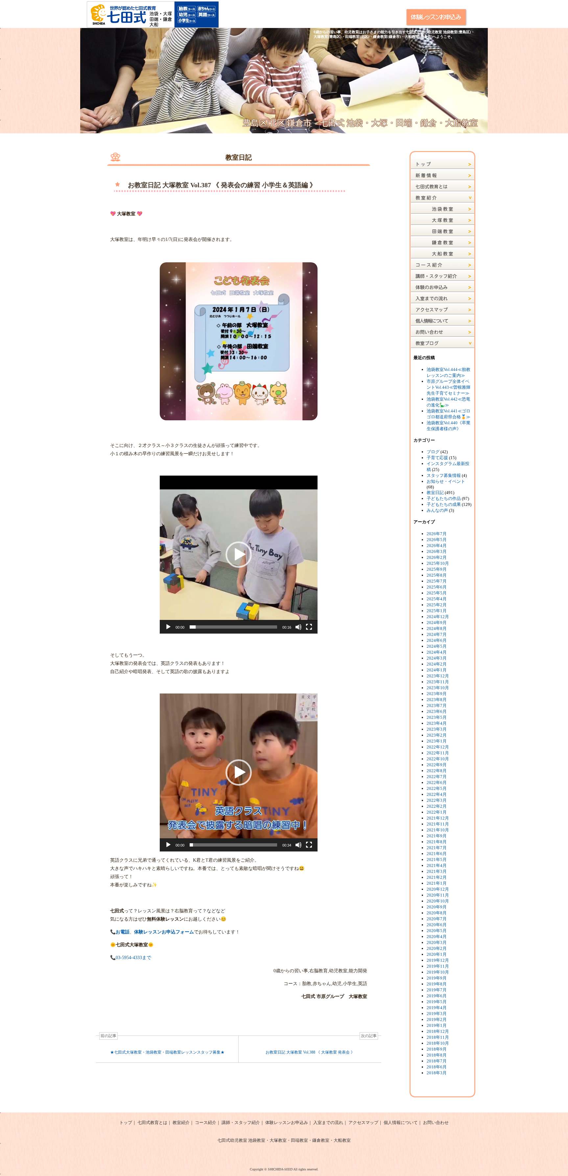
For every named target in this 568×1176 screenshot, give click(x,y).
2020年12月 (438, 889)
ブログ (433, 451)
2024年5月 (437, 646)
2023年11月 (438, 681)
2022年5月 (437, 788)
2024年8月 (437, 628)
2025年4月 (437, 598)
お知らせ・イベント (446, 481)
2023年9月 (437, 693)
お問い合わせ (436, 1122)
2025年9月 (437, 569)
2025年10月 (438, 563)
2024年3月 (437, 658)
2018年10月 (438, 1043)
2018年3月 (437, 1072)
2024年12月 (438, 616)
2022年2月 (437, 806)
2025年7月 (437, 581)
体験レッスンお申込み (286, 1122)
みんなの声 (437, 510)
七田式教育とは (152, 1122)
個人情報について (401, 1122)
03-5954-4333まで (133, 957)
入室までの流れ (328, 1122)
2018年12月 (438, 1031)
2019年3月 (437, 1013)
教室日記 (435, 492)
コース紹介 (205, 1122)
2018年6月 (437, 1066)
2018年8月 (437, 1055)
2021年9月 (437, 835)
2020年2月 (437, 948)
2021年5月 (437, 859)
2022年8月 (437, 770)
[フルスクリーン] (309, 627)
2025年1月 (437, 610)
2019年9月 (437, 978)
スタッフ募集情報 (444, 475)
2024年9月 (437, 622)
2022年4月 (437, 794)
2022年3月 (437, 800)
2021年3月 (437, 871)
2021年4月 (437, 865)
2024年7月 (437, 634)
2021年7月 (437, 847)
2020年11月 (438, 895)
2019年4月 (437, 1007)
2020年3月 (437, 942)
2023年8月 (437, 699)
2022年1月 (437, 812)
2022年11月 (438, 752)
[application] (239, 555)
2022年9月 (437, 764)
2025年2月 (437, 604)
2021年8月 (437, 841)
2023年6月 (437, 711)
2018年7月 (437, 1060)
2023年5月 (437, 717)
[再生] (168, 627)
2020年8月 (437, 912)
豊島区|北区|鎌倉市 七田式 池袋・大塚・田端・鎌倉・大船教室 (360, 122)
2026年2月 (437, 557)
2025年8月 (437, 575)
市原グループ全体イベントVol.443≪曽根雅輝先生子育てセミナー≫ (448, 387)
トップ (125, 1122)
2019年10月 (438, 972)
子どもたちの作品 (444, 498)
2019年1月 (437, 1025)
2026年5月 (437, 539)
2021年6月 (437, 853)
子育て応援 (437, 457)
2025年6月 (437, 587)
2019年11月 (438, 966)
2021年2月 (437, 877)
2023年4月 (437, 723)
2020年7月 (437, 918)
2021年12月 (438, 818)
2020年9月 (437, 906)
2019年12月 (438, 960)
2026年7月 (437, 533)
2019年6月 (437, 995)
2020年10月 (438, 901)
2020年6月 (437, 924)
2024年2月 (437, 664)
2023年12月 (438, 675)
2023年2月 (437, 735)
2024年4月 (437, 652)
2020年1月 (437, 954)
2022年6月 (437, 782)
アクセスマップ (363, 1122)
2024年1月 (437, 669)
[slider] (233, 627)
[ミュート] (298, 627)
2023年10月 (438, 687)
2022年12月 (438, 747)
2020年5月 (437, 930)
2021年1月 (437, 883)
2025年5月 (437, 592)
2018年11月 (438, 1037)
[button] (238, 554)
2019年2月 (437, 1019)
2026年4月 (437, 545)
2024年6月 (437, 640)
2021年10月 (438, 829)
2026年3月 (437, 551)
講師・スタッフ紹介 (241, 1122)
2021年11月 (438, 824)
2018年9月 (437, 1049)
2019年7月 (437, 989)
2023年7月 (437, 705)
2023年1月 (437, 741)
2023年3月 (437, 729)
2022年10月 (438, 758)
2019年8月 (437, 983)
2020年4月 (437, 936)
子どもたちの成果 (444, 504)
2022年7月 (437, 776)
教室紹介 (181, 1122)
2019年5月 (437, 1001)
